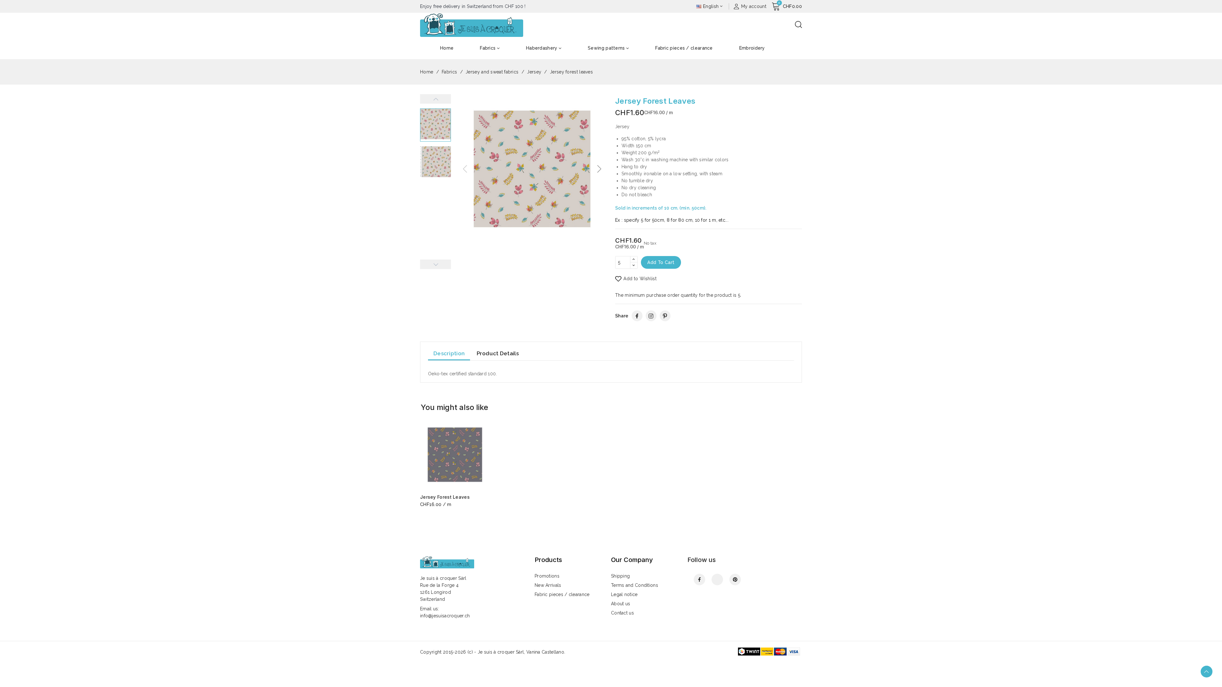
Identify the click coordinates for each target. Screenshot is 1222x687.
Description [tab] (449, 353)
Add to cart (660, 262)
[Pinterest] (665, 315)
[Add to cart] (487, 452)
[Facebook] (637, 315)
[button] (599, 169)
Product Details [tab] (498, 353)
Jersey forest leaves (445, 497)
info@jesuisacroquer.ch (445, 615)
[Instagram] (651, 315)
